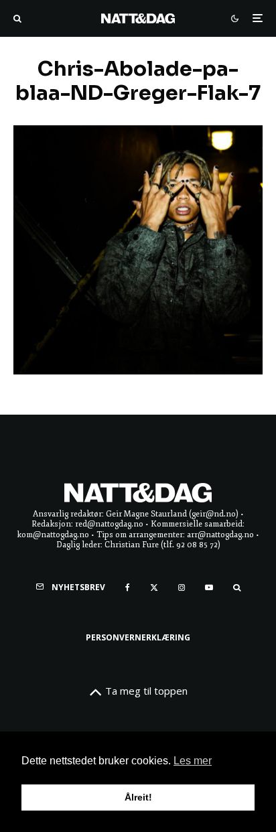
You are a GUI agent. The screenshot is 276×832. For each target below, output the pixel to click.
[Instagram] (181, 587)
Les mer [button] (193, 760)
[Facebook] (127, 587)
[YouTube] (209, 587)
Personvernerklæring (138, 637)
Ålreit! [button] (138, 797)
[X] (154, 587)
